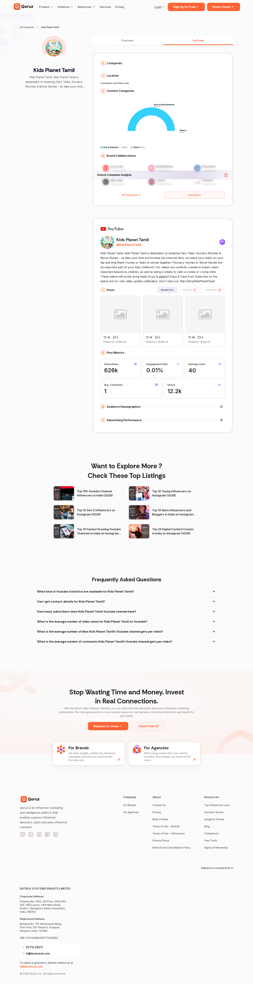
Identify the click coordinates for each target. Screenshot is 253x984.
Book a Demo (221, 7)
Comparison (211, 833)
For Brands (129, 805)
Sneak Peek (147, 726)
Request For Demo (106, 726)
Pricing (119, 7)
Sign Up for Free (184, 7)
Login (158, 7)
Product (44, 7)
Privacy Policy (160, 840)
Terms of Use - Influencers (168, 833)
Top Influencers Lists (217, 805)
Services (105, 7)
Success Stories (214, 812)
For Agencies (131, 812)
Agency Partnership (216, 847)
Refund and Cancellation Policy (171, 847)
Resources (84, 7)
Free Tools (210, 840)
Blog (207, 826)
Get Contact (194, 195)
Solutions (63, 7)
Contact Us (159, 805)
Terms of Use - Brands (166, 826)
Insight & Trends (214, 819)
